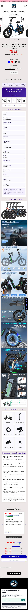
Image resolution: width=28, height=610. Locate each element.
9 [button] (18, 39)
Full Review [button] (8, 532)
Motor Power (14, 65)
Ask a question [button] (14, 560)
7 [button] (15, 39)
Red (12, 62)
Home (10, 42)
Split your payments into (14, 1)
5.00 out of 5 (17, 542)
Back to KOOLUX (15, 573)
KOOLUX (5, 11)
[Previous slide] (2, 524)
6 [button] (14, 39)
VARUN (16, 14)
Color (14, 59)
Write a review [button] (14, 556)
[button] (12, 50)
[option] (14, 27)
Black (15, 62)
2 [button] (9, 39)
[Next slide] (26, 524)
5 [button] (13, 39)
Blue (9, 62)
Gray (19, 62)
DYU (11, 14)
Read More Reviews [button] (14, 537)
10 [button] (19, 39)
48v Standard (10, 68)
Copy (23, 600)
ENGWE (13, 11)
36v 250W (19, 68)
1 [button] (8, 39)
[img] (8, 513)
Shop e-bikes (14, 604)
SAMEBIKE (21, 11)
